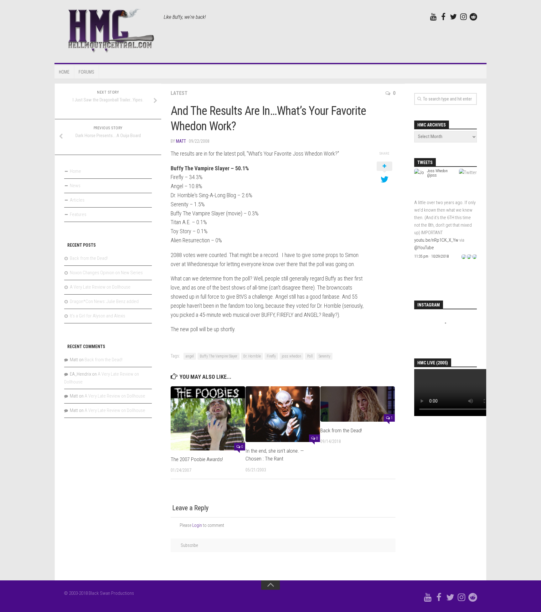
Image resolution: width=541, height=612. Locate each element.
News (75, 185)
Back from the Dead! (341, 430)
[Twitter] (453, 16)
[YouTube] (433, 16)
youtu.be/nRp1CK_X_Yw (436, 240)
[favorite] (474, 256)
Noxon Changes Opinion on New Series (106, 272)
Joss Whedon (437, 171)
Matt (181, 141)
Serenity (324, 356)
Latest (179, 93)
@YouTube (424, 247)
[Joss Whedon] (419, 195)
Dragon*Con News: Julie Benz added (104, 301)
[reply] (463, 256)
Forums (86, 72)
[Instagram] (463, 16)
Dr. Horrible (252, 356)
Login (197, 525)
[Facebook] (443, 16)
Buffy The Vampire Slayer (218, 356)
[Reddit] (473, 16)
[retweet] (469, 256)
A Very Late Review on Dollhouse (100, 287)
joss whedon (291, 356)
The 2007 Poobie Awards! (197, 459)
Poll (310, 356)
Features (78, 214)
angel (190, 356)
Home (64, 72)
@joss (432, 175)
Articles (77, 200)
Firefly (271, 356)
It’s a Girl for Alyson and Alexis (97, 316)
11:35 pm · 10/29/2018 (431, 256)
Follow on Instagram (450, 334)
